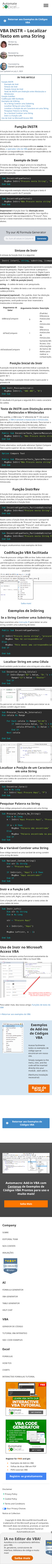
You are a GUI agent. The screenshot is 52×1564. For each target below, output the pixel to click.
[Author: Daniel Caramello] (3, 66)
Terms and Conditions (15, 1503)
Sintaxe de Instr (11, 86)
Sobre (5, 1232)
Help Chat (7, 1310)
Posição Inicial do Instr (13, 89)
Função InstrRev (8, 96)
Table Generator (11, 1303)
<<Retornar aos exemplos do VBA (15, 1014)
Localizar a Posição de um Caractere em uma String (26, 108)
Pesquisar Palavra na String (16, 111)
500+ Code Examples (12, 1340)
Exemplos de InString (10, 101)
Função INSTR (7, 82)
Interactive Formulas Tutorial (18, 1376)
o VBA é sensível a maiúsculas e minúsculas (28, 419)
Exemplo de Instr (11, 84)
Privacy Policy (11, 1494)
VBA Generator (10, 1296)
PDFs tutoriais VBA (19, 1469)
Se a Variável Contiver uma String (18, 113)
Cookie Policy (11, 1499)
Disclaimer (7, 1489)
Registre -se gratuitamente (26, 1476)
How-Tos (6, 1363)
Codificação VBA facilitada (12, 98)
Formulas (7, 1356)
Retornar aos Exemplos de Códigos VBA (27, 21)
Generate (41, 238)
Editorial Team (10, 1239)
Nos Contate (8, 1246)
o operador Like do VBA (16, 149)
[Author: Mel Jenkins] (3, 44)
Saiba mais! (26, 603)
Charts (6, 1370)
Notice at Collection (11, 1513)
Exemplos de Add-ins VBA (22, 1463)
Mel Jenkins (13, 44)
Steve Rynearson (15, 55)
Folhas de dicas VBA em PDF (23, 1466)
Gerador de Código (12, 1326)
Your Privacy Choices (16, 1508)
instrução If (24, 622)
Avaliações (8, 1252)
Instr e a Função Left (13, 115)
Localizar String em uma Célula (17, 106)
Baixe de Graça (39, 1088)
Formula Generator (12, 1289)
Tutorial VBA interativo (14, 1333)
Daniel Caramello (16, 66)
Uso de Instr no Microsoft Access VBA (17, 118)
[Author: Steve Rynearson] (3, 55)
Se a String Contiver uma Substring (19, 103)
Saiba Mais (26, 1203)
